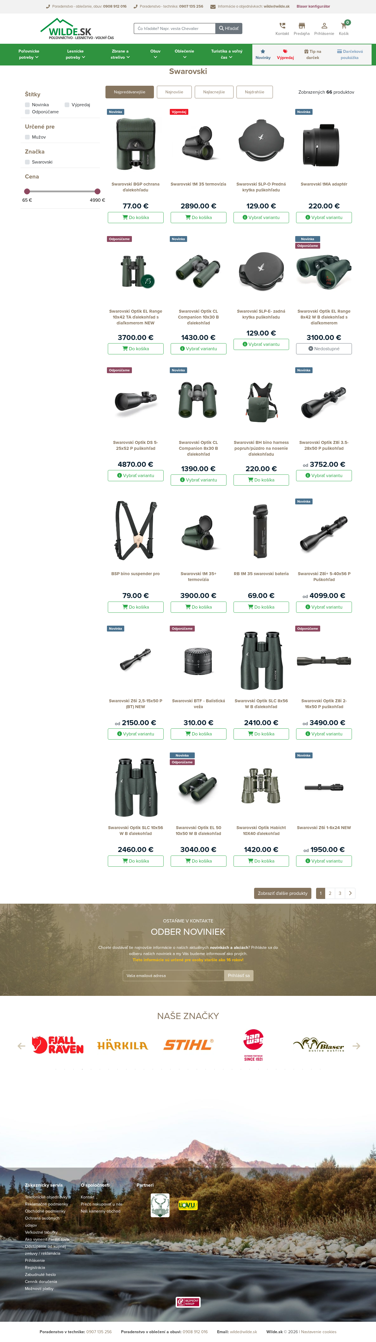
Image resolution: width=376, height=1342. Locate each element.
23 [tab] (250, 1069)
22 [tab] (241, 1069)
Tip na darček (314, 54)
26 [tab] (276, 1069)
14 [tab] (170, 1069)
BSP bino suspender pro (135, 573)
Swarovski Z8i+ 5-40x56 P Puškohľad (324, 576)
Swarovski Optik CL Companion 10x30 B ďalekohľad (198, 317)
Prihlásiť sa (239, 976)
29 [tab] (303, 1069)
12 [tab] (153, 1069)
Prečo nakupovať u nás (101, 1204)
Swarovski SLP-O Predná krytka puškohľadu (261, 187)
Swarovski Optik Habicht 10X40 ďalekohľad (261, 830)
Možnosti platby (39, 1288)
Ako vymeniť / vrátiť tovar (47, 1239)
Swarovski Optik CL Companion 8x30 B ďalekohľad (198, 448)
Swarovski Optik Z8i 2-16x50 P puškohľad (324, 703)
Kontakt (87, 1197)
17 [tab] (197, 1069)
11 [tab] (144, 1069)
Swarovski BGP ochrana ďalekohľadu (136, 187)
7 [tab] (109, 1069)
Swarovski (42, 162)
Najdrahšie (254, 92)
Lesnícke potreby (75, 54)
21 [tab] (232, 1069)
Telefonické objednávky (46, 1197)
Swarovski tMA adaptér (324, 184)
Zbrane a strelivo (120, 54)
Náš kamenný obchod (100, 1211)
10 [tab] (135, 1069)
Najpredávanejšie (129, 92)
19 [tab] (214, 1069)
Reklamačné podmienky (46, 1204)
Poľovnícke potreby (29, 54)
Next (355, 1045)
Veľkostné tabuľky (41, 1232)
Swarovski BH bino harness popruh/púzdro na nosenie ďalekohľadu (261, 448)
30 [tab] (311, 1069)
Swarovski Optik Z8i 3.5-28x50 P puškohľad (324, 445)
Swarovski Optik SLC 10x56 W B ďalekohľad (135, 830)
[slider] (27, 191)
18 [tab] (206, 1069)
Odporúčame (45, 112)
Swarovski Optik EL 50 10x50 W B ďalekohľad (198, 830)
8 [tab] (117, 1069)
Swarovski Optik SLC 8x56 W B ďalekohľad (261, 703)
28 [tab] (294, 1069)
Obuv (155, 51)
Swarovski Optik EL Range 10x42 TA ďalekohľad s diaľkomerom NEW (135, 317)
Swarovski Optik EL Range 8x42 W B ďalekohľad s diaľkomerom (324, 317)
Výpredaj (285, 57)
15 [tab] (179, 1069)
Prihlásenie (35, 1260)
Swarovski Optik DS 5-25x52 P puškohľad (135, 445)
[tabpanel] (57, 1044)
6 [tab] (100, 1069)
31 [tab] (320, 1069)
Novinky (263, 57)
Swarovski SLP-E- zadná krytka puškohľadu (261, 314)
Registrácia (35, 1267)
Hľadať (231, 28)
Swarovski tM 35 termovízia (198, 184)
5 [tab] (91, 1069)
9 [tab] (126, 1069)
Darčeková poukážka (352, 54)
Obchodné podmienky (45, 1211)
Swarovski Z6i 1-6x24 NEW (324, 827)
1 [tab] (56, 1069)
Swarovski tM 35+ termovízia (198, 576)
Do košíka (138, 217)
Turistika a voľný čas (226, 54)
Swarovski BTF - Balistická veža (198, 703)
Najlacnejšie (214, 92)
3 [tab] (73, 1069)
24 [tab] (258, 1069)
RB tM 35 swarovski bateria (261, 573)
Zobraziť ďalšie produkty (283, 893)
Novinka (40, 105)
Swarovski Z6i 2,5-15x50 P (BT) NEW (135, 703)
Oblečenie (184, 51)
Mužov (39, 137)
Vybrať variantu (263, 217)
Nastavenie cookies (319, 1331)
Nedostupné (326, 349)
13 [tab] (161, 1069)
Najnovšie (174, 92)
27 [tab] (285, 1069)
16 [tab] (188, 1069)
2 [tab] (65, 1069)
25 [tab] (267, 1069)
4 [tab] (82, 1069)
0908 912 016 (195, 1331)
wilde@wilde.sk (243, 1331)
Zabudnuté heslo (40, 1274)
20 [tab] (223, 1069)
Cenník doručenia (41, 1281)
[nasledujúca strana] (350, 893)
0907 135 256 (99, 1331)
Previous (21, 1045)
